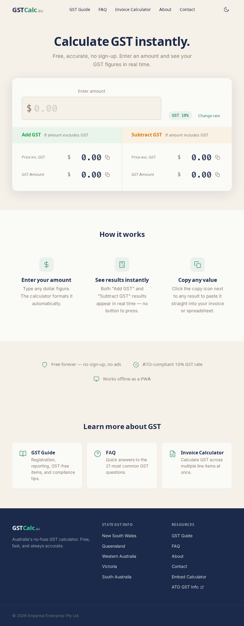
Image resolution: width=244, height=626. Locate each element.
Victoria (109, 566)
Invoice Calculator (133, 9)
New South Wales (119, 535)
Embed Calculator (189, 576)
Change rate (209, 115)
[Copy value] (107, 157)
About (165, 9)
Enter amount (91, 91)
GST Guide (79, 9)
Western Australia (119, 556)
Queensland (113, 546)
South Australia (117, 576)
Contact (187, 9)
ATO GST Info (186, 586)
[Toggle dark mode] (226, 9)
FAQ (102, 9)
